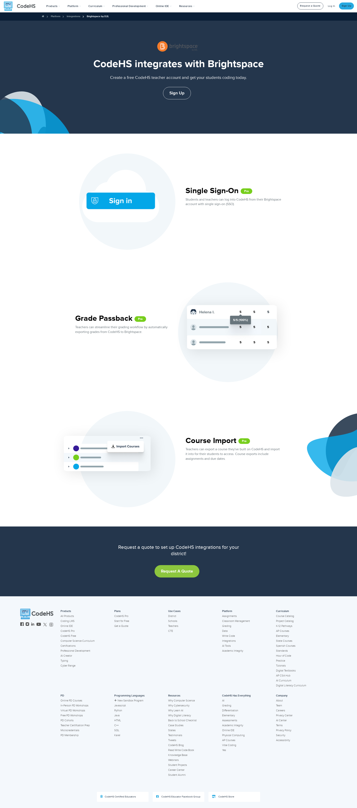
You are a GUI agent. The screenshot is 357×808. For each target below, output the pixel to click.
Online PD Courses (71, 700)
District (172, 616)
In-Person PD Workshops (74, 705)
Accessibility (283, 740)
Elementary (282, 636)
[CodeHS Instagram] (27, 624)
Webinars (173, 760)
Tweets (172, 740)
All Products (67, 616)
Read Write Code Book (181, 750)
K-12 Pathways (284, 626)
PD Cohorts (67, 720)
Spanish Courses (285, 646)
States (172, 730)
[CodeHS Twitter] (45, 624)
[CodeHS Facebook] (22, 624)
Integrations (73, 16)
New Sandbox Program (130, 700)
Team (279, 705)
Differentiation (230, 710)
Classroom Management (236, 621)
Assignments (229, 616)
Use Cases (174, 611)
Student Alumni (177, 775)
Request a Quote (310, 5)
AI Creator (66, 655)
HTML (117, 720)
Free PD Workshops (72, 715)
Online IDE (67, 626)
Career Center (176, 770)
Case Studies (175, 725)
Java (117, 715)
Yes (224, 750)
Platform (55, 16)
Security (280, 735)
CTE (170, 631)
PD (62, 695)
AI (223, 700)
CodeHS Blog (176, 745)
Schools (172, 621)
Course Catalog (285, 616)
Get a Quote (121, 626)
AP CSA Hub (283, 675)
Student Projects (177, 765)
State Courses (284, 641)
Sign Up (346, 5)
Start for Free (121, 621)
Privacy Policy (283, 730)
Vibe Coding (229, 745)
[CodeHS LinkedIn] (33, 624)
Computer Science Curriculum (78, 641)
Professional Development (75, 650)
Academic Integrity (232, 650)
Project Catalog (285, 621)
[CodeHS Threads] (51, 624)
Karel (117, 735)
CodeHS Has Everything (236, 695)
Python (118, 710)
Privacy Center (284, 715)
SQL (116, 730)
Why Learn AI (175, 710)
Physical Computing (233, 735)
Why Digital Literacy (179, 715)
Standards (282, 650)
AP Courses (282, 631)
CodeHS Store (226, 796)
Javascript (120, 705)
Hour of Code (283, 655)
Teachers (173, 626)
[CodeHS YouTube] (38, 624)
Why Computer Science (181, 700)
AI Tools (226, 646)
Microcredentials (70, 730)
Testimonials (175, 735)
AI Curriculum (283, 680)
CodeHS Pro (68, 631)
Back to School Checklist (182, 720)
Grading (226, 626)
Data (225, 631)
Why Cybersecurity (178, 705)
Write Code (228, 636)
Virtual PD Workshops (73, 710)
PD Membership (70, 735)
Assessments (229, 720)
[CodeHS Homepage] (21, 6)
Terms (279, 725)
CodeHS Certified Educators (120, 796)
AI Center (281, 720)
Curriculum (282, 611)
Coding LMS (68, 621)
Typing (64, 660)
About (279, 700)
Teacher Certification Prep (75, 725)
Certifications (68, 646)
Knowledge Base (177, 755)
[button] (53, 6)
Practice (280, 660)
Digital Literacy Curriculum (291, 685)
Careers (280, 710)
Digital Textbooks (286, 670)
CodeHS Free (68, 636)
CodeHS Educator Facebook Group (180, 796)
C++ (116, 725)
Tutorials (281, 665)
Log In (331, 6)
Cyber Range (68, 665)
